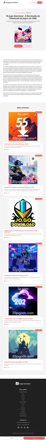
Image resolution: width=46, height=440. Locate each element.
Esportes (23, 409)
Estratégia (23, 411)
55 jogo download (23, 392)
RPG (23, 405)
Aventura (23, 396)
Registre (33, 2)
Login (39, 2)
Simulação (23, 407)
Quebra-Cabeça (23, 401)
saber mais (27, 46)
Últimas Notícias (22, 12)
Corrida (23, 403)
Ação (23, 393)
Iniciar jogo (18, 46)
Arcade (23, 398)
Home (16, 12)
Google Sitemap (23, 415)
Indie (23, 399)
